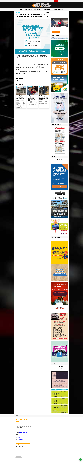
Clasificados (45, 9)
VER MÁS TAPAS (60, 154)
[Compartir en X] (19, 81)
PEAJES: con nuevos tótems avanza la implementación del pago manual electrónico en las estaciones (43, 97)
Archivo (50, 9)
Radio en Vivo (38, 9)
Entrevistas (60, 9)
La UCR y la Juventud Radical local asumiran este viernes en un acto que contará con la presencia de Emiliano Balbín (32, 98)
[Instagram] (64, 1)
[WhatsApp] (59, 1)
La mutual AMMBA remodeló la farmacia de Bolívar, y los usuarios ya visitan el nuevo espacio (20, 97)
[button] (53, 1)
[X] (61, 1)
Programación (31, 9)
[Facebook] (62, 1)
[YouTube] (67, 1)
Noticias (25, 9)
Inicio (21, 9)
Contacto (55, 9)
